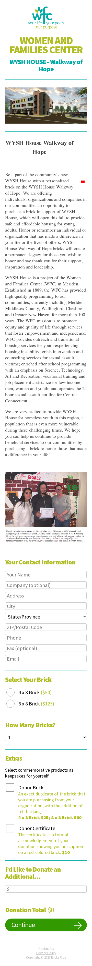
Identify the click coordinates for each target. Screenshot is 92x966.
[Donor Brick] (14, 788)
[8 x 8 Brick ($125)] (14, 704)
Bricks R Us (58, 957)
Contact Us (46, 949)
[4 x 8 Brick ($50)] (14, 692)
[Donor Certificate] (14, 828)
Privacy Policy (46, 953)
